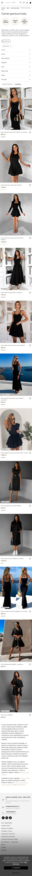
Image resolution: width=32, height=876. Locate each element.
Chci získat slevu (15, 455)
